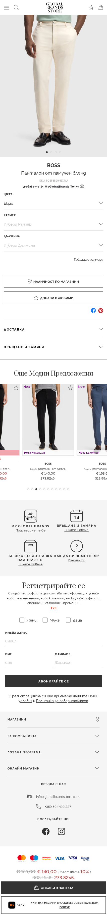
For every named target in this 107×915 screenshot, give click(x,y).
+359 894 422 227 (58, 806)
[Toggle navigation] (6, 7)
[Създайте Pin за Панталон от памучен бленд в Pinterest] (100, 312)
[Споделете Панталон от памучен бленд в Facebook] (93, 312)
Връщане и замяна (24, 346)
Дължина (12, 236)
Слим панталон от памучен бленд (53, 469)
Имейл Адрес (16, 632)
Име (8, 654)
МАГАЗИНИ (16, 719)
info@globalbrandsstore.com (58, 796)
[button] (28, 489)
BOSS (53, 164)
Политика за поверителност (62, 700)
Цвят (8, 194)
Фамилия (63, 654)
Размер (10, 215)
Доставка (14, 329)
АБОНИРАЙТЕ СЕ (53, 681)
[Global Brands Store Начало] (55, 6)
